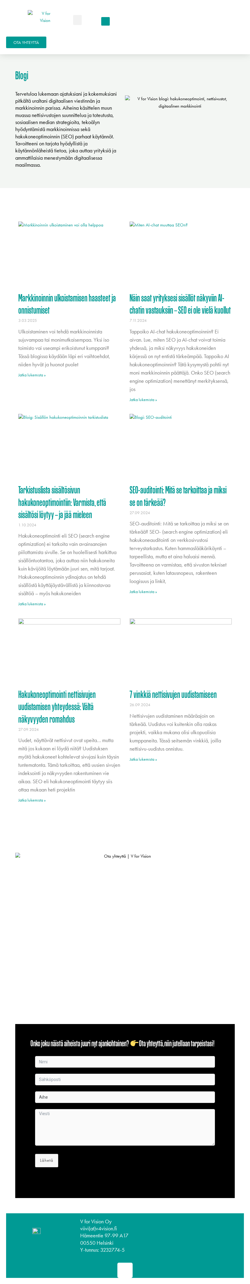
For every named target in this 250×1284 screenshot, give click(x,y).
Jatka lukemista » (32, 375)
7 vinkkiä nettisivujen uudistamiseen (173, 695)
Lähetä (46, 1160)
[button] (77, 20)
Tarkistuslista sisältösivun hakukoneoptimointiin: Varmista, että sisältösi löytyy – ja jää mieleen (62, 503)
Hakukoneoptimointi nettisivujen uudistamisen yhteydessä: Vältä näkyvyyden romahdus (57, 708)
